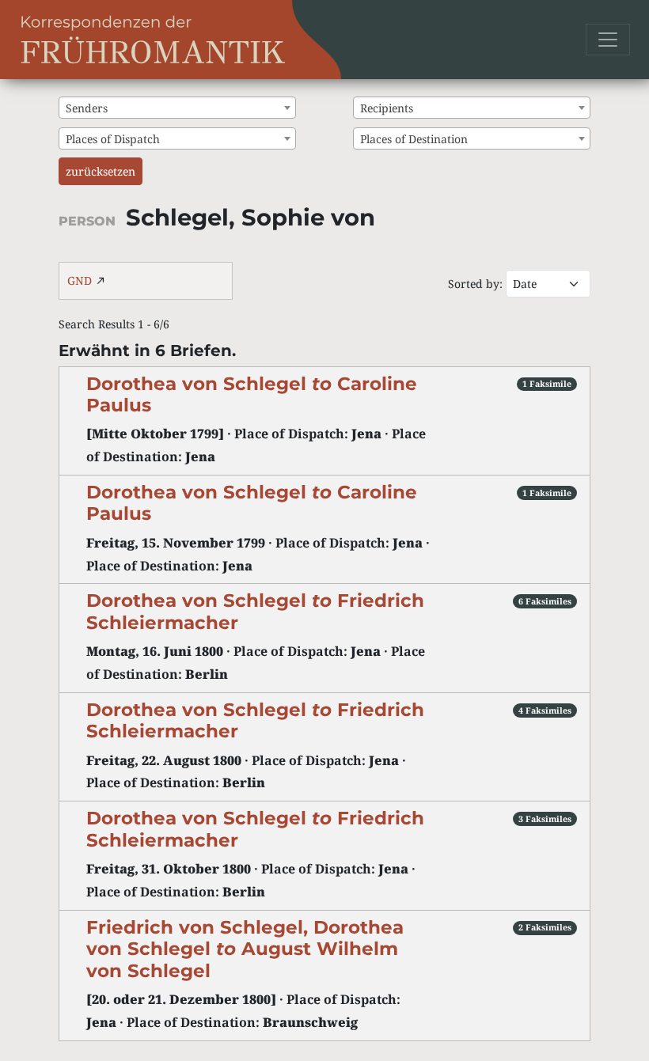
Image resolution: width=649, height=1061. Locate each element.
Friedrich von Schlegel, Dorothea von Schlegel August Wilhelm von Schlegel (245, 949)
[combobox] (177, 108)
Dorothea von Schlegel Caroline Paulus (251, 394)
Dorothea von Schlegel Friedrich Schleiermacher (255, 720)
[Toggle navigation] (608, 39)
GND (79, 280)
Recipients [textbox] (386, 108)
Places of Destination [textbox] (414, 138)
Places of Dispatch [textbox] (113, 138)
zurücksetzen (100, 171)
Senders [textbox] (87, 108)
